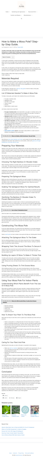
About (10, 453)
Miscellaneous (27, 15)
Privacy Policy (21, 453)
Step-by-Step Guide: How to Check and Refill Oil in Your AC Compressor (18, 427)
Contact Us (15, 453)
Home (7, 11)
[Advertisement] (21, 29)
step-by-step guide (21, 88)
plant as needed (13, 348)
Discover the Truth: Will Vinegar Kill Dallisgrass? (12, 431)
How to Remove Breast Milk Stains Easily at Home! (13, 435)
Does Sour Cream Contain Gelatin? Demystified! (12, 433)
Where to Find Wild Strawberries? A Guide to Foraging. (14, 429)
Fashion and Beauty (16, 15)
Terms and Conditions (29, 453)
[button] (21, 18)
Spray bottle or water (9, 130)
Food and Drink (32, 11)
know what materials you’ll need (15, 139)
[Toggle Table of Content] (12, 57)
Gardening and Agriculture (18, 11)
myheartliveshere (19, 455)
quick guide (8, 234)
